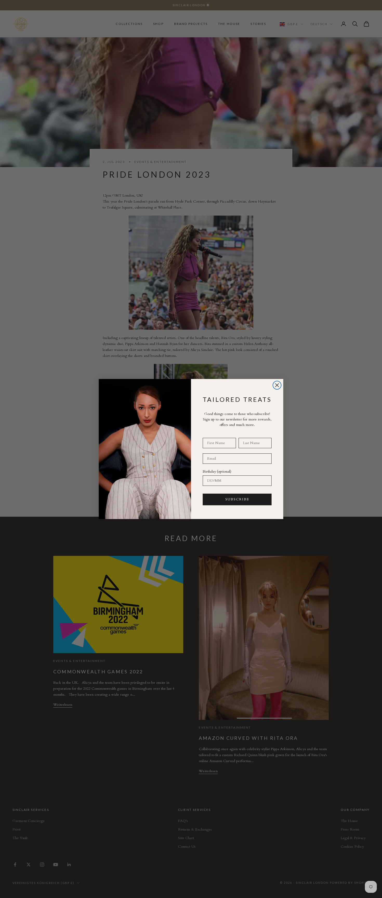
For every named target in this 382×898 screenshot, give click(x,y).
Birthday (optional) (217, 471)
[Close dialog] (277, 385)
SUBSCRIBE (237, 499)
